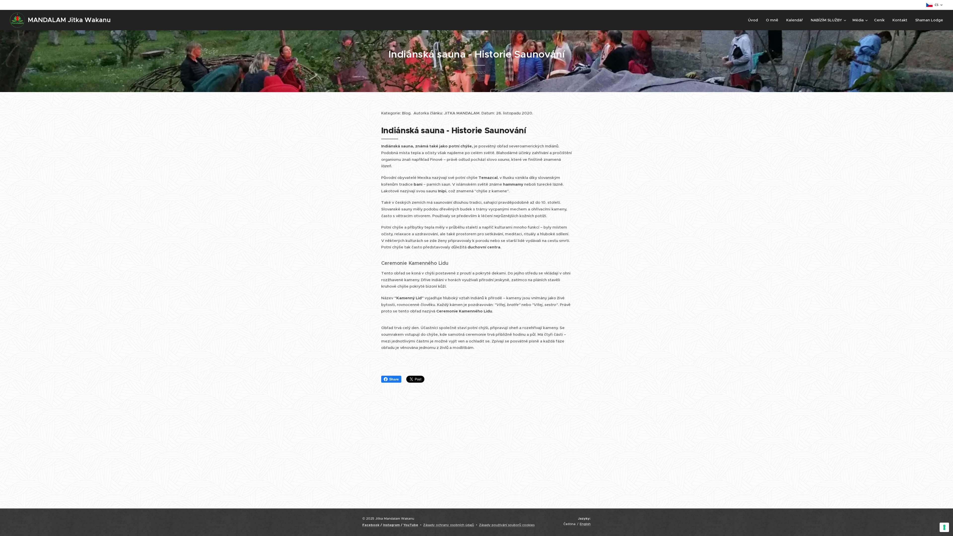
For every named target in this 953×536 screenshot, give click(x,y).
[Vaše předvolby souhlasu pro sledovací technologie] (944, 527)
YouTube (410, 525)
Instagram (391, 525)
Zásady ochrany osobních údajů (448, 525)
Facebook (370, 525)
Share (394, 379)
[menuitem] (754, 20)
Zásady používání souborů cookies (507, 525)
